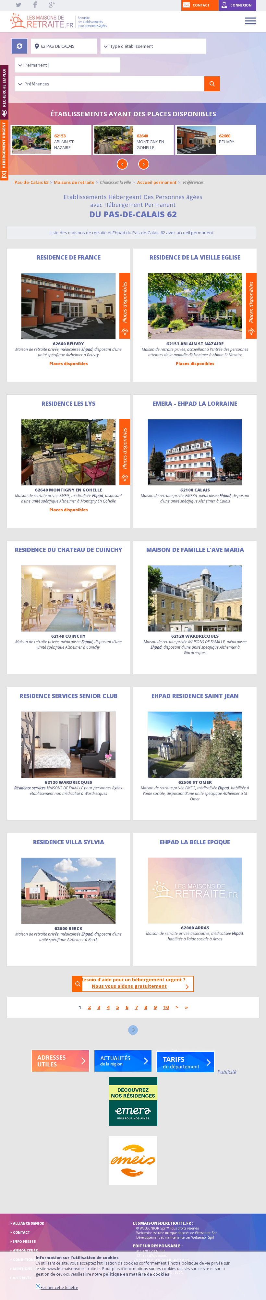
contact (201, 5)
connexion (240, 5)
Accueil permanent (156, 182)
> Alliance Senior (27, 1223)
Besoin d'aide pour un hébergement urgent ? (134, 982)
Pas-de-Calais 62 (31, 182)
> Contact (20, 1232)
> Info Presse (23, 1241)
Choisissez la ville (115, 182)
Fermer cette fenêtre (59, 1287)
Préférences (193, 182)
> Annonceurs (24, 1250)
